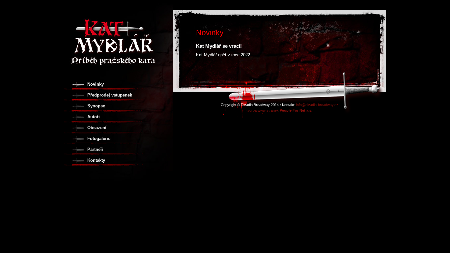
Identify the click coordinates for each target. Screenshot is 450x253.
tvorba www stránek (279, 110)
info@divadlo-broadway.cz (317, 105)
